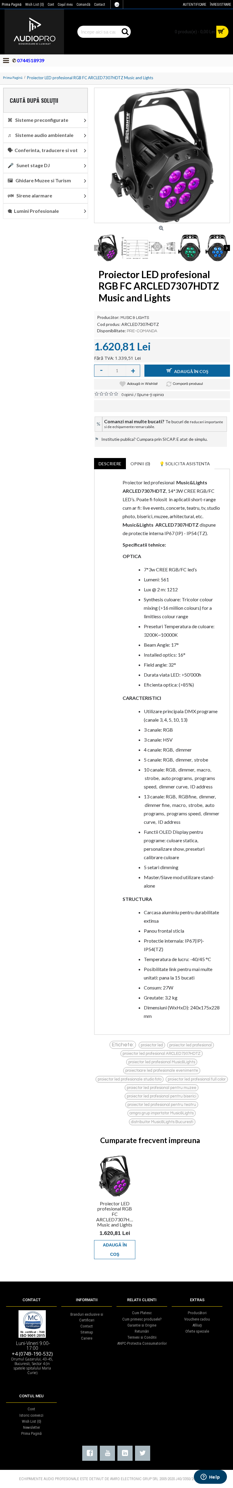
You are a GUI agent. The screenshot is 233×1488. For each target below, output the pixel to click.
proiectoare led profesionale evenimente (161, 1070)
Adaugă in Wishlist (142, 384)
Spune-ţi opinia (150, 395)
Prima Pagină (31, 1433)
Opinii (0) (140, 463)
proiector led (152, 1045)
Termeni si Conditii (142, 1337)
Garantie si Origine (141, 1325)
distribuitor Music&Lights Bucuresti (162, 1122)
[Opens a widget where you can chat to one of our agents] (210, 1477)
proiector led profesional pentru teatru (161, 1105)
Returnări (142, 1331)
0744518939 (30, 60)
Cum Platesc (142, 1313)
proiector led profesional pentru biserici (161, 1096)
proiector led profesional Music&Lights (161, 1062)
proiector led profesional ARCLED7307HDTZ (162, 1053)
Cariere (86, 1338)
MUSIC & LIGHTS (134, 318)
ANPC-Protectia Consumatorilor (142, 1343)
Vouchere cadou (197, 1319)
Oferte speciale (197, 1331)
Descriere (110, 463)
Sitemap (86, 1332)
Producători (197, 1313)
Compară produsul (188, 384)
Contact (86, 1326)
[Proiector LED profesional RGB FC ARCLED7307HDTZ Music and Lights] (162, 155)
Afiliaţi (197, 1325)
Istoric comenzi (31, 1415)
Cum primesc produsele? (142, 1319)
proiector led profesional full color (197, 1079)
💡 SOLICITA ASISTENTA (184, 463)
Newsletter (31, 1427)
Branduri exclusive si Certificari (86, 1317)
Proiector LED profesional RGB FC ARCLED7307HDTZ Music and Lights (115, 1213)
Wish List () (31, 1421)
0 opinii (127, 395)
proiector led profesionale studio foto (129, 1079)
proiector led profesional (190, 1045)
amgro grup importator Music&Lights (162, 1113)
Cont (31, 1409)
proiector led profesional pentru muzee (161, 1088)
